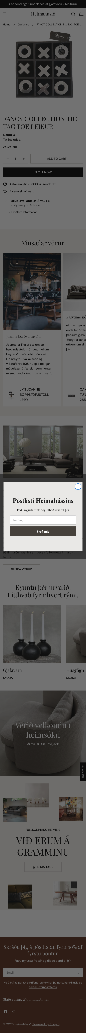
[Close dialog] (78, 487)
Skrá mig (43, 531)
